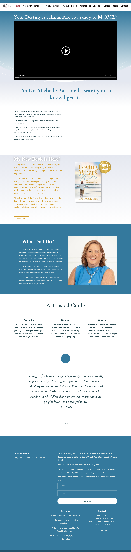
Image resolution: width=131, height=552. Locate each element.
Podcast (83, 6)
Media (74, 6)
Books (115, 6)
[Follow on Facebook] (98, 530)
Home (17, 6)
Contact (124, 6)
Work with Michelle (31, 6)
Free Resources (52, 6)
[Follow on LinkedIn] (101, 530)
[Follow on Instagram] (105, 530)
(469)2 (98, 515)
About (66, 6)
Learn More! (21, 218)
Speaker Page (95, 6)
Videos (107, 6)
